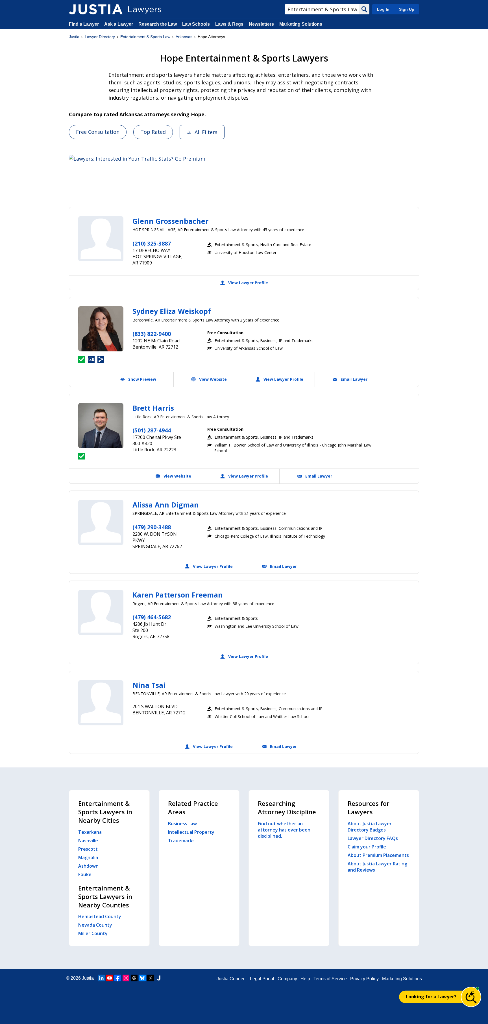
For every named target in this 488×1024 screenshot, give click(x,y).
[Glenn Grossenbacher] (100, 238)
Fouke (84, 874)
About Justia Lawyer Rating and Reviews (377, 867)
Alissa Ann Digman (165, 504)
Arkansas (184, 36)
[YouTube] (109, 978)
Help (305, 978)
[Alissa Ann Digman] (100, 522)
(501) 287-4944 (151, 430)
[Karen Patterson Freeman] (100, 612)
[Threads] (134, 978)
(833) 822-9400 (151, 334)
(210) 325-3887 (151, 243)
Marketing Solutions (300, 24)
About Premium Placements (378, 855)
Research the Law (157, 24)
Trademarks (181, 840)
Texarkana (90, 832)
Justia (74, 36)
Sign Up (406, 9)
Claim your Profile (367, 847)
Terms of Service (330, 978)
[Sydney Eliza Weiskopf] (100, 328)
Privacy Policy (364, 978)
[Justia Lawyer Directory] (96, 9)
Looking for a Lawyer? (431, 997)
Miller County (93, 933)
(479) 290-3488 (151, 527)
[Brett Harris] (100, 425)
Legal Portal (262, 978)
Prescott (88, 849)
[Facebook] (117, 978)
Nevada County (95, 925)
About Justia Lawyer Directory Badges (370, 826)
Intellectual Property (191, 832)
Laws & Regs (229, 24)
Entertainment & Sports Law (145, 36)
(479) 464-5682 (151, 617)
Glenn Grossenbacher (170, 221)
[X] (150, 978)
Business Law (182, 823)
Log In (383, 9)
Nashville (88, 840)
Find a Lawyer (84, 24)
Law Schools (196, 24)
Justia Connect (232, 978)
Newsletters (261, 24)
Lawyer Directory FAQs (373, 838)
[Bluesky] (142, 978)
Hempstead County (99, 916)
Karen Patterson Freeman (177, 594)
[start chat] (471, 997)
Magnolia (88, 857)
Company (287, 978)
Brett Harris (153, 408)
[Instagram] (126, 978)
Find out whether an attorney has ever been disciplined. (284, 829)
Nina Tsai (148, 685)
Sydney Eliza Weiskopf (171, 311)
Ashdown (88, 866)
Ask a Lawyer (119, 24)
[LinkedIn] (101, 978)
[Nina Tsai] (100, 702)
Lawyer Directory (100, 36)
